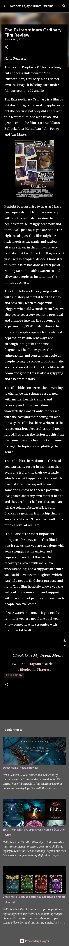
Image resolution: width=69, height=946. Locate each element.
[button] (6, 47)
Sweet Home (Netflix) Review (20, 767)
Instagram (33, 664)
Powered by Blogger (36, 941)
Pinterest (44, 669)
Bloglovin (27, 669)
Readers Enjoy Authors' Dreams (31, 5)
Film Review (14, 675)
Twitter (18, 664)
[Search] (64, 5)
